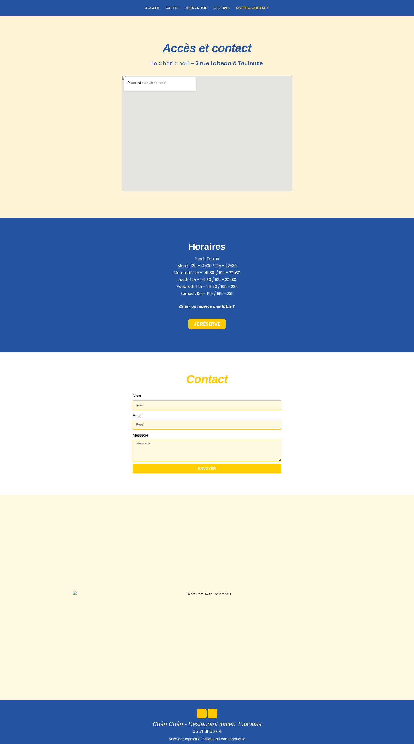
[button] (207, 324)
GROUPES (222, 8)
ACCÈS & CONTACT (252, 8)
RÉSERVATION (196, 8)
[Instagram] (212, 713)
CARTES (172, 8)
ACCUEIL (152, 8)
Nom (137, 396)
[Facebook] (202, 713)
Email (138, 416)
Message (140, 435)
